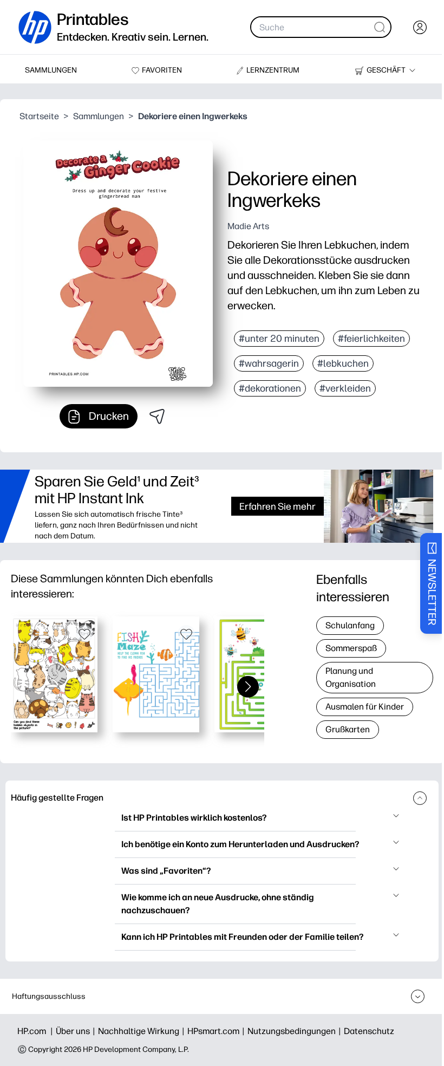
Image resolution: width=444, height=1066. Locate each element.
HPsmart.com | (217, 1031)
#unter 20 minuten (279, 338)
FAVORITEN (162, 70)
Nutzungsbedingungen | (295, 1031)
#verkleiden (345, 388)
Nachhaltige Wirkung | (142, 1031)
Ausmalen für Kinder (364, 706)
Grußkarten (347, 729)
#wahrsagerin (269, 363)
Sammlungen (98, 116)
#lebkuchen (343, 363)
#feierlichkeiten (371, 338)
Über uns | (77, 1031)
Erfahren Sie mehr (277, 506)
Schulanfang (350, 625)
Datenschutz (369, 1031)
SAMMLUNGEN (51, 70)
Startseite (39, 116)
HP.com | (36, 1031)
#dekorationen (270, 388)
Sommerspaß (351, 648)
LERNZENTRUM (272, 70)
